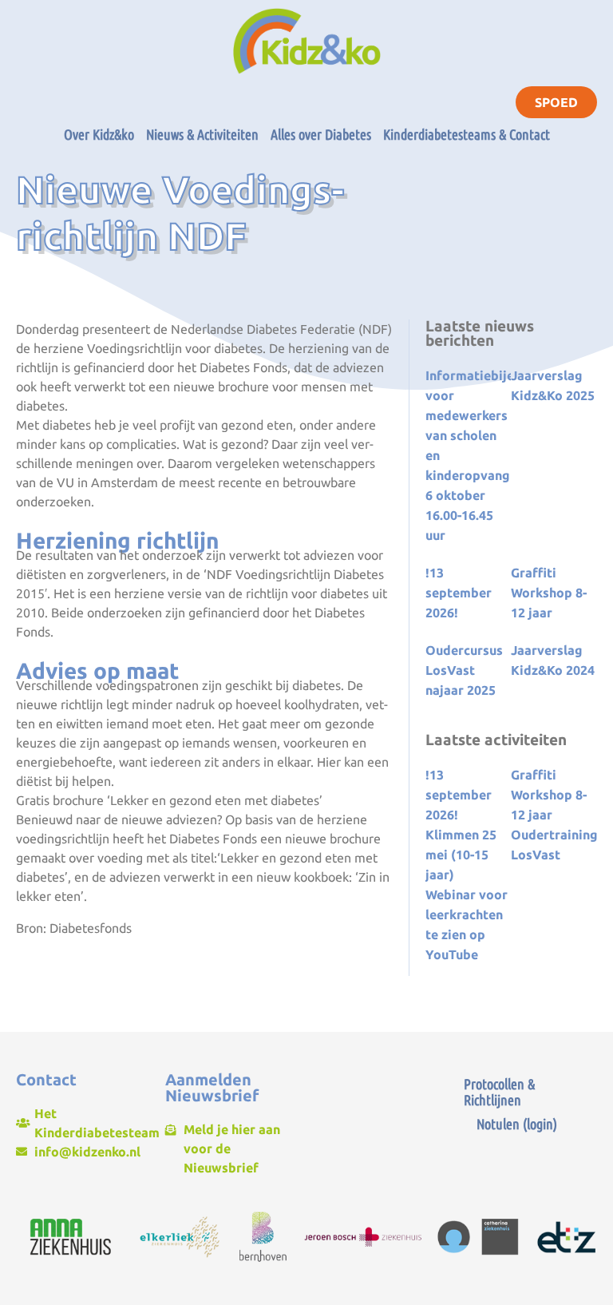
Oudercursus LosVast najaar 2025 (464, 670)
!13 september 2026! (458, 592)
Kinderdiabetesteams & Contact (466, 134)
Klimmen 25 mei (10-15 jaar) (460, 854)
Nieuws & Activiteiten (202, 134)
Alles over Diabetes (321, 134)
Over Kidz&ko (99, 134)
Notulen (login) (517, 1124)
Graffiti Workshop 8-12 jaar (549, 592)
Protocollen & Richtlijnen (499, 1092)
